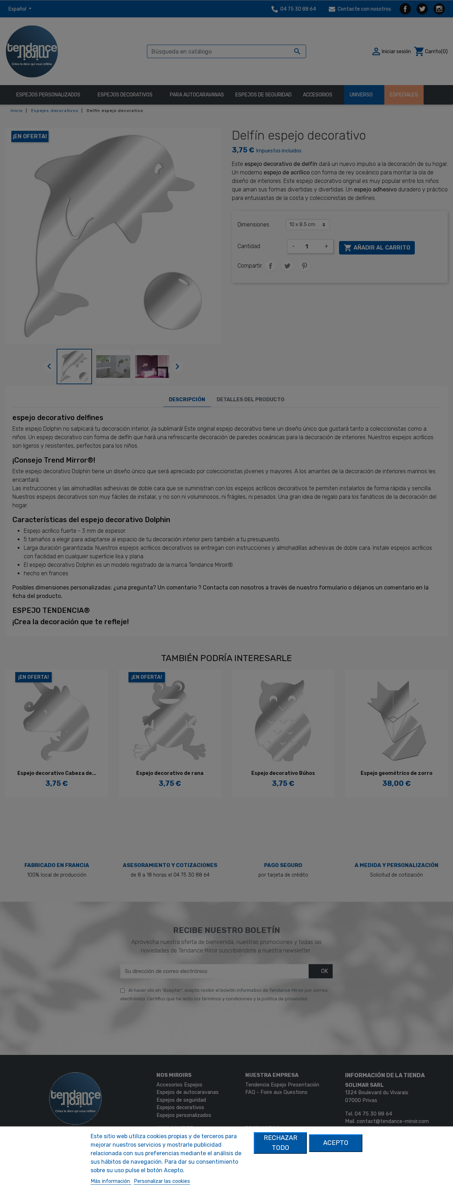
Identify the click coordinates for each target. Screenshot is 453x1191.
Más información (111, 1181)
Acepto (335, 1143)
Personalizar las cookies (162, 1181)
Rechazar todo (280, 1142)
